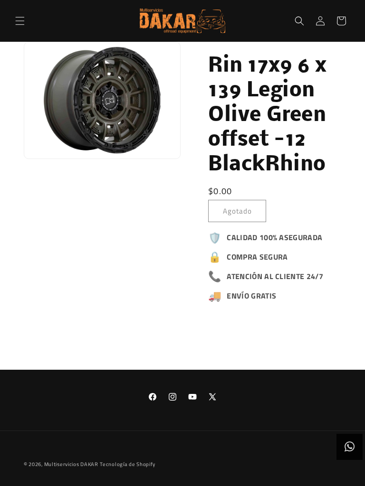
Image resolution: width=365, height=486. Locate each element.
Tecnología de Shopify (127, 464)
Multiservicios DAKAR (71, 464)
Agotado (237, 211)
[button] (20, 20)
